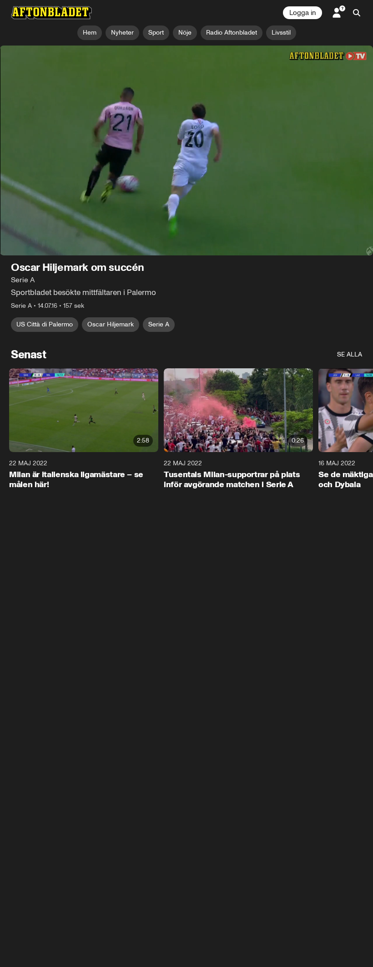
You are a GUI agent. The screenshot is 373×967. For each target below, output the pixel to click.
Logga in (302, 13)
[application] (186, 150)
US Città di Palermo (44, 324)
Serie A (158, 324)
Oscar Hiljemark (110, 324)
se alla (349, 354)
